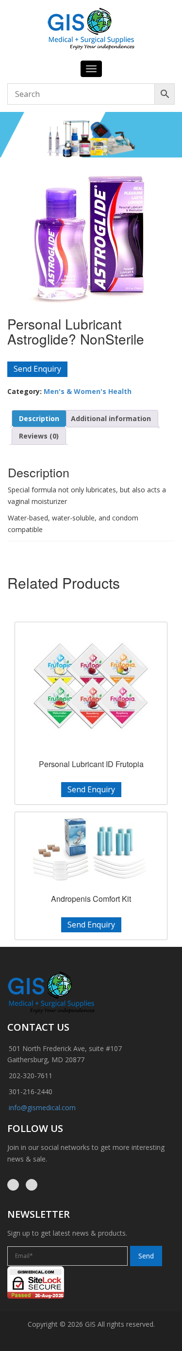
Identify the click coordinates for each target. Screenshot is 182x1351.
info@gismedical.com (42, 1107)
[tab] (39, 418)
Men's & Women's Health (88, 391)
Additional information (111, 418)
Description (39, 418)
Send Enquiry (37, 368)
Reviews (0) (39, 435)
